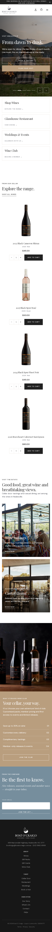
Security (32, 927)
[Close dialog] (50, 2)
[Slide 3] (24, 90)
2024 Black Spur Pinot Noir (26, 372)
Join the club (26, 757)
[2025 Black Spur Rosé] (26, 285)
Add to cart (34, 257)
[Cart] (41, 10)
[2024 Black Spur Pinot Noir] (26, 349)
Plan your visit (26, 68)
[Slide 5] (33, 90)
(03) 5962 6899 (39, 845)
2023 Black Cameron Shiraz (26, 243)
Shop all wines (9, 194)
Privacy (25, 927)
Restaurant (26, 882)
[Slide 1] (15, 90)
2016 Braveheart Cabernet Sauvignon (26, 436)
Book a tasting (26, 61)
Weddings (26, 886)
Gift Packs (26, 859)
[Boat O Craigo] (16, 10)
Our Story (26, 901)
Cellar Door (26, 878)
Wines (26, 856)
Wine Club (26, 867)
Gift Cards (26, 863)
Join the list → (25, 812)
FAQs (26, 912)
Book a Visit (26, 890)
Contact (26, 909)
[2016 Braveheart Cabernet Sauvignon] (26, 414)
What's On (26, 905)
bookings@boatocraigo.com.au (18, 845)
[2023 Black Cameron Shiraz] (26, 220)
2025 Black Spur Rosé (26, 307)
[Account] (36, 10)
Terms (19, 927)
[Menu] (47, 10)
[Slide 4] (29, 90)
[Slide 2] (19, 90)
